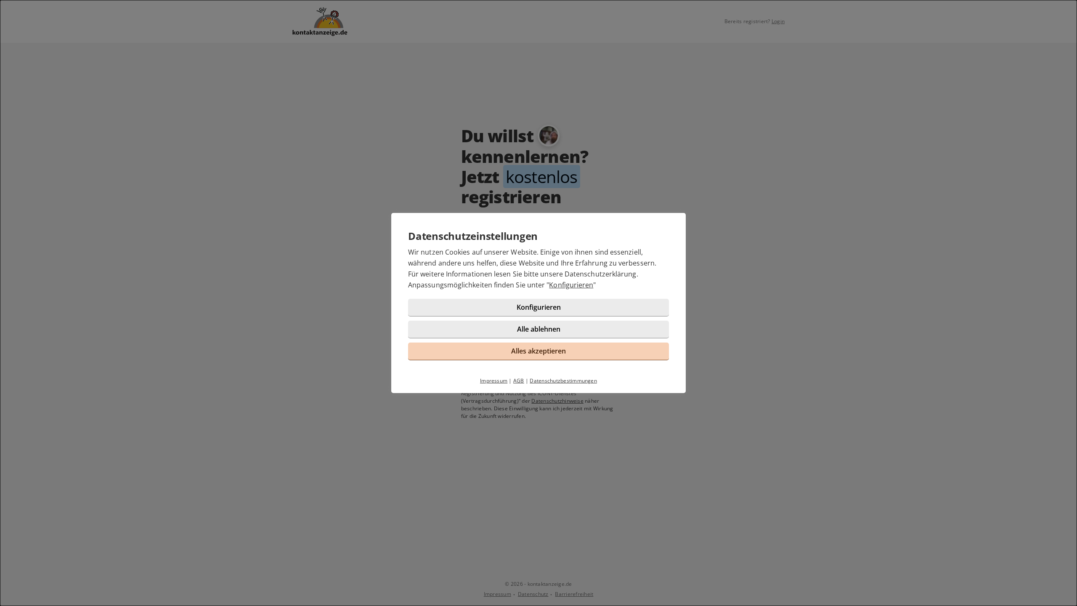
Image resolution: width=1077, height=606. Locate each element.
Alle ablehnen (538, 329)
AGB (518, 380)
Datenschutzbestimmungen (563, 380)
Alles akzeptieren (538, 351)
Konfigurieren (571, 285)
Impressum (493, 380)
